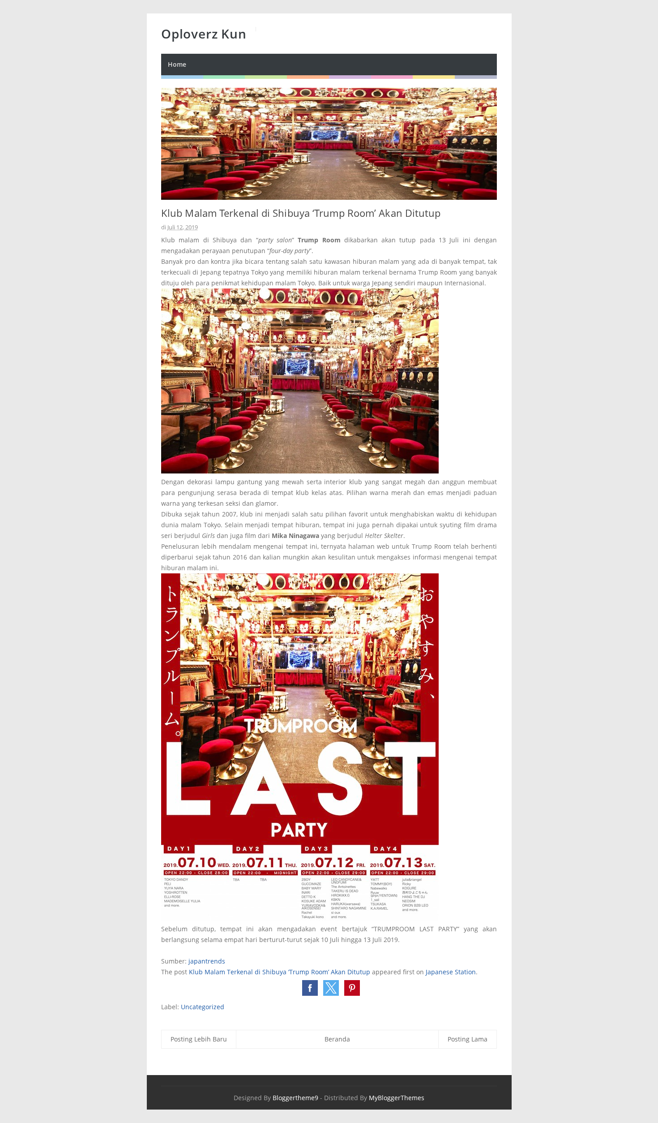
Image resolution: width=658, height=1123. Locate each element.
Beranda (337, 1039)
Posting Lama (467, 1039)
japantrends (206, 961)
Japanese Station (451, 972)
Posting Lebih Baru (199, 1039)
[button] (310, 988)
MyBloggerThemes (396, 1097)
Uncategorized (202, 1007)
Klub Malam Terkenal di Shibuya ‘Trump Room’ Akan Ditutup (279, 972)
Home (177, 64)
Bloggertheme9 (295, 1097)
